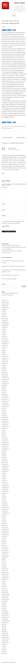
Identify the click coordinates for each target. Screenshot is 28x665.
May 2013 (4, 520)
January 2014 (5, 505)
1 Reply (3, 26)
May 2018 (4, 412)
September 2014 (5, 491)
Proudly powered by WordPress (8, 662)
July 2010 (4, 581)
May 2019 (4, 390)
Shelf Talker (19, 3)
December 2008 (5, 615)
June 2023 (4, 311)
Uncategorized (16, 126)
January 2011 (5, 570)
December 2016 (5, 442)
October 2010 (5, 575)
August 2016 (4, 449)
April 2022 (4, 334)
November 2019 (5, 379)
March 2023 (4, 316)
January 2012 (5, 548)
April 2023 (4, 314)
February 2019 (5, 395)
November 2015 (5, 466)
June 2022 (4, 331)
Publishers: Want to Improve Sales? (17, 266)
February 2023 (5, 318)
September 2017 (5, 426)
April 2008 (4, 629)
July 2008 (4, 624)
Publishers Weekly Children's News (10, 293)
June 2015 (4, 475)
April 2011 (4, 565)
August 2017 (4, 428)
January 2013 (5, 527)
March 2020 (4, 372)
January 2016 (5, 462)
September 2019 (5, 383)
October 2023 (5, 305)
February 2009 (5, 611)
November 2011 (5, 552)
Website (4, 215)
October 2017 (5, 424)
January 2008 (5, 635)
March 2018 (4, 415)
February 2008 (5, 633)
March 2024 (4, 300)
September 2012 (5, 534)
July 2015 (4, 473)
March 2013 (4, 523)
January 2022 (5, 340)
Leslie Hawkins (5, 269)
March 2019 (4, 394)
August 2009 (4, 601)
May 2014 (4, 498)
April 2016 (4, 457)
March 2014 (4, 502)
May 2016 (4, 455)
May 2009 (4, 606)
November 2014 (5, 487)
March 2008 (4, 631)
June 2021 (4, 350)
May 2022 (4, 332)
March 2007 (4, 653)
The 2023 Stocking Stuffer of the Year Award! (12, 250)
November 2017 (5, 422)
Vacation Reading (21, 137)
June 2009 (4, 604)
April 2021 (4, 354)
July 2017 (4, 430)
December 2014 (5, 485)
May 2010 (4, 584)
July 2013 (4, 516)
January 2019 (5, 397)
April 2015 (4, 478)
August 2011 (4, 557)
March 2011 (4, 566)
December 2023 (5, 302)
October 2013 (5, 511)
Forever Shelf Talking (6, 249)
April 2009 (4, 608)
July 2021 (4, 349)
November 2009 (5, 595)
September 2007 (5, 642)
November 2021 (5, 343)
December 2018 (5, 399)
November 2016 (5, 444)
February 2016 (5, 460)
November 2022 (5, 323)
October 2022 (5, 325)
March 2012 (4, 545)
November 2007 (5, 638)
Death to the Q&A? (7, 137)
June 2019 (4, 388)
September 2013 (5, 512)
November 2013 (5, 509)
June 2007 (4, 647)
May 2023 (4, 313)
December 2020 (5, 359)
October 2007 (5, 640)
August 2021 (4, 347)
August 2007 (4, 644)
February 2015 (5, 482)
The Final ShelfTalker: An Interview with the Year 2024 (14, 247)
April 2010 (4, 586)
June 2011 (4, 561)
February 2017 (5, 439)
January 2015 (5, 484)
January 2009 (5, 613)
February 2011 (5, 568)
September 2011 (5, 556)
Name (4, 204)
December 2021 (5, 341)
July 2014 (4, 494)
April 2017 (4, 435)
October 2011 (5, 554)
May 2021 (4, 352)
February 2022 (5, 338)
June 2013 (4, 518)
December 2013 (5, 507)
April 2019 (4, 392)
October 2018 (5, 403)
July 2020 (4, 365)
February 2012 (5, 547)
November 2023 (5, 304)
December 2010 (5, 572)
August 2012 (4, 536)
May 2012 (4, 541)
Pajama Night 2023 (6, 252)
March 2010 (4, 588)
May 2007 (4, 649)
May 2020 (4, 368)
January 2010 (5, 592)
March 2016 (4, 458)
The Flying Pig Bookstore (7, 295)
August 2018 (4, 406)
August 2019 (4, 385)
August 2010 (4, 579)
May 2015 (4, 476)
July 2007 (4, 646)
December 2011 (5, 550)
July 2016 (4, 451)
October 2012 (5, 532)
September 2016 (5, 448)
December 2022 (5, 322)
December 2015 (5, 464)
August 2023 (4, 309)
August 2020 (4, 363)
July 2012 (4, 538)
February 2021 (5, 356)
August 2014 (4, 493)
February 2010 (5, 590)
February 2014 (5, 503)
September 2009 (5, 599)
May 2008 (4, 628)
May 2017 (4, 433)
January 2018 (5, 419)
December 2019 (5, 377)
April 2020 (4, 370)
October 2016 (5, 446)
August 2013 (4, 514)
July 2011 (4, 559)
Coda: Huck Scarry (15, 275)
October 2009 (5, 597)
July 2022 (4, 329)
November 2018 (5, 401)
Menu (14, 15)
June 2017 (4, 431)
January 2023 (5, 320)
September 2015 (5, 469)
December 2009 (5, 593)
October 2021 (5, 345)
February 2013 (5, 525)
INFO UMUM (4, 266)
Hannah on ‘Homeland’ (11, 278)
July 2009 (4, 602)
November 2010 (5, 574)
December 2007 (5, 637)
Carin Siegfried (12, 148)
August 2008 (4, 622)
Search (3, 284)
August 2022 (4, 327)
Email (3, 209)
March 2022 (4, 336)
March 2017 (4, 437)
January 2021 (5, 358)
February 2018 (5, 417)
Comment (5, 187)
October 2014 (5, 489)
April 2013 (4, 521)
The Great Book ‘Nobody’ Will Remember (11, 245)
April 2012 (4, 543)
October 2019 (5, 381)
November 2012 (5, 530)
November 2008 (5, 617)
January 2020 (5, 376)
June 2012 (4, 539)
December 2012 (5, 529)
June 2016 (4, 453)
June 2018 (4, 410)
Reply (3, 173)
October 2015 (5, 467)
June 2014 (4, 496)
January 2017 (5, 440)
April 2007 (4, 651)
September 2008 (5, 620)
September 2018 (5, 404)
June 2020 (4, 367)
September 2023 (5, 307)
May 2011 (4, 563)
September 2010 (5, 577)
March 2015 (4, 480)
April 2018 (4, 413)
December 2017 (5, 421)
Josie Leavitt (9, 128)
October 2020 (5, 361)
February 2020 (5, 374)
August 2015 (4, 471)
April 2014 (4, 500)
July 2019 (4, 386)
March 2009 (4, 610)
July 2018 (4, 408)
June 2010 (4, 583)
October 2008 (5, 619)
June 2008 (4, 626)
